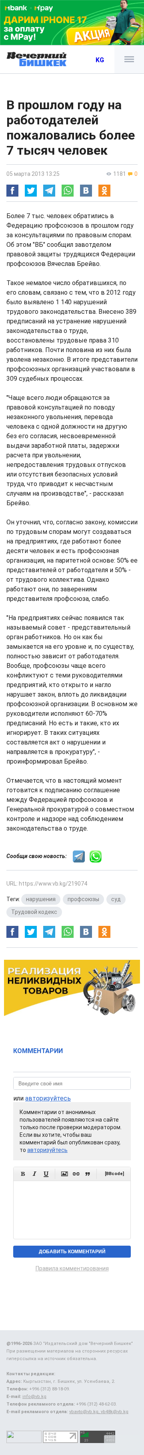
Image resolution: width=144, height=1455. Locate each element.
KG (100, 60)
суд (116, 899)
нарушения (41, 899)
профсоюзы (83, 899)
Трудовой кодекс (34, 912)
